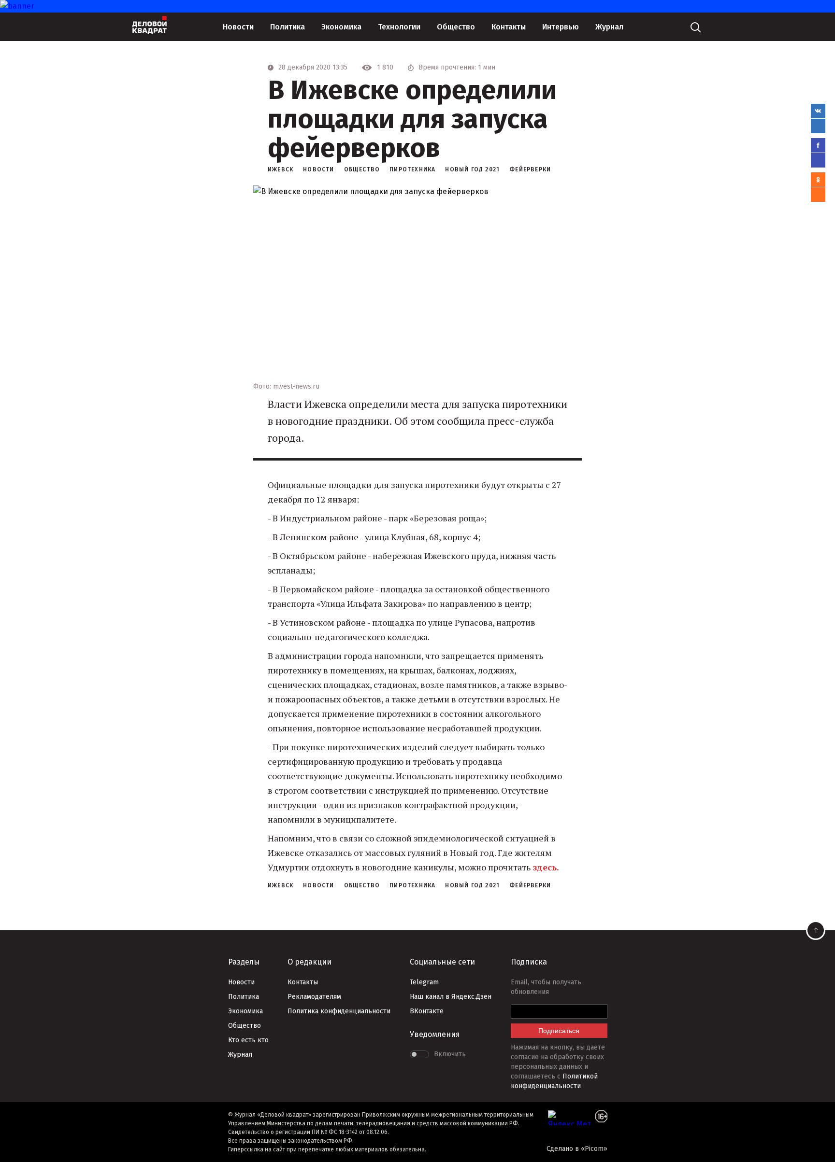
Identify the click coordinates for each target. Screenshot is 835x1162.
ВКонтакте (427, 1011)
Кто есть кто (248, 1040)
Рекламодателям (314, 997)
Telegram (424, 982)
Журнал (609, 26)
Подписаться (558, 1031)
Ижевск (280, 169)
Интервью (560, 26)
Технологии (399, 26)
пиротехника (412, 169)
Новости (238, 26)
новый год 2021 (472, 169)
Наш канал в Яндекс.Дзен (450, 997)
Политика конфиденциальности (339, 1011)
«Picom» (594, 1149)
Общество (456, 26)
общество (362, 169)
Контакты (508, 26)
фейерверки (530, 169)
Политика (287, 26)
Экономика (341, 26)
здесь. (546, 867)
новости (318, 169)
